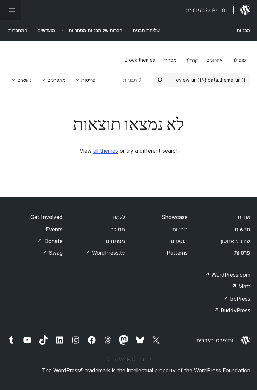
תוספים (179, 241)
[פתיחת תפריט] (10, 10)
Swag (52, 252)
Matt (241, 286)
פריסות (88, 80)
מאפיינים (56, 80)
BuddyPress (232, 310)
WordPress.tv (105, 252)
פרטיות (242, 252)
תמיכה (117, 229)
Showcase (175, 217)
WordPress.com (227, 274)
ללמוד (118, 217)
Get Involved (46, 217)
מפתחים (115, 241)
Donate (50, 241)
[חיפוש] (159, 80)
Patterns (177, 252)
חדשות (242, 229)
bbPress (236, 298)
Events (54, 229)
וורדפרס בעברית (215, 340)
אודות (244, 217)
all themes (105, 150)
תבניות (243, 30)
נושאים (24, 80)
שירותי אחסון (235, 241)
